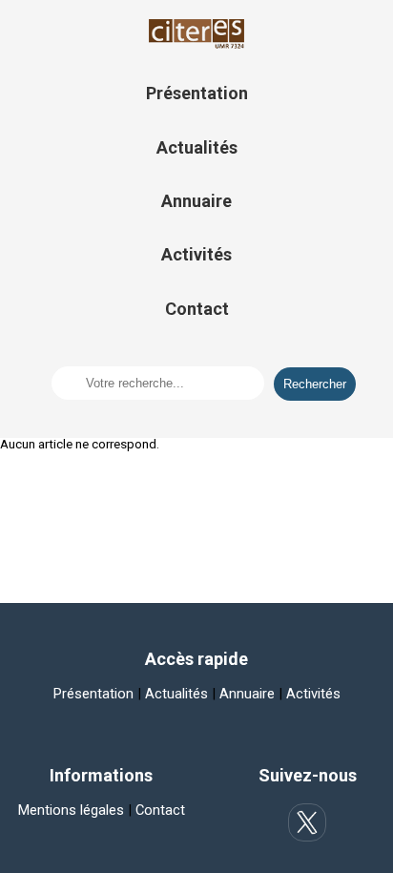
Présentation (197, 93)
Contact (197, 309)
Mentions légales (71, 810)
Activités (196, 254)
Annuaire (196, 201)
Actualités (197, 147)
